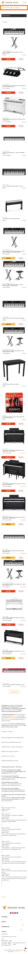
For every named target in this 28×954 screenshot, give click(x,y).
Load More (14, 692)
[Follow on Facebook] (10, 913)
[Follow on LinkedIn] (17, 913)
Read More (3, 897)
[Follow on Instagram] (13, 913)
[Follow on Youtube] (15, 913)
